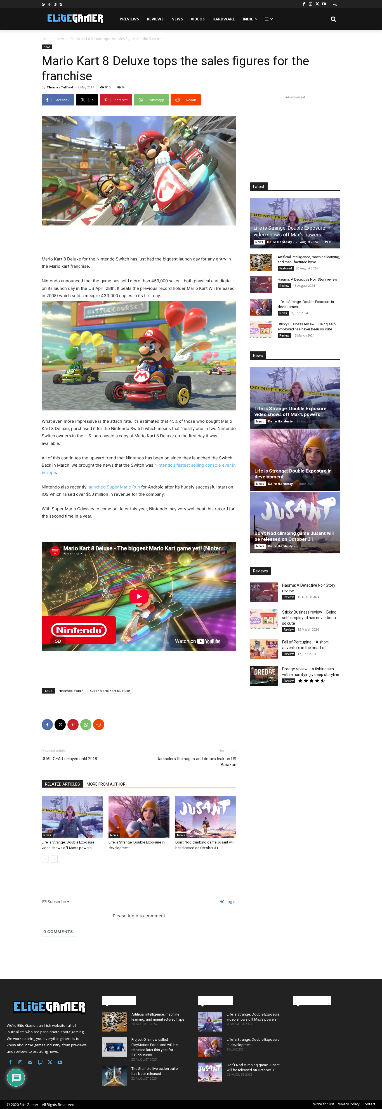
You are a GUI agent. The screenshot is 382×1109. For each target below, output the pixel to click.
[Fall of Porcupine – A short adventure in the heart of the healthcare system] (264, 649)
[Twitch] (40, 1062)
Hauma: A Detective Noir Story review (307, 279)
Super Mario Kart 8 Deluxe (110, 691)
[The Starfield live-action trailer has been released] (114, 1076)
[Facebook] (304, 4)
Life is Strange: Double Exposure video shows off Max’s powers (290, 411)
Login (229, 901)
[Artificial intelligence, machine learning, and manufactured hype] (261, 262)
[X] (317, 4)
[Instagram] (310, 4)
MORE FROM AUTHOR (106, 784)
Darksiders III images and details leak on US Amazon (196, 761)
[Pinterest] (73, 724)
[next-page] (54, 859)
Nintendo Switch (71, 691)
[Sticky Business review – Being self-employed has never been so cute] (261, 329)
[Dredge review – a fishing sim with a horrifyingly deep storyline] (264, 676)
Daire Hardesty (279, 242)
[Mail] (30, 1062)
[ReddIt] (98, 724)
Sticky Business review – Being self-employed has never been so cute (309, 618)
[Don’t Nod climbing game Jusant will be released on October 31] (205, 817)
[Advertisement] (139, 241)
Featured (285, 268)
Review (284, 286)
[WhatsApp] (85, 724)
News (61, 38)
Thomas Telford (60, 87)
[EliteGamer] (74, 19)
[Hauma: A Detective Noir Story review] (261, 284)
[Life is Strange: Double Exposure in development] (139, 817)
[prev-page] (45, 859)
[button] (333, 19)
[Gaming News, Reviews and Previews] (48, 1007)
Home (46, 38)
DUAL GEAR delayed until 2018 (69, 758)
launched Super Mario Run (114, 487)
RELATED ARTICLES (62, 784)
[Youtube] (324, 4)
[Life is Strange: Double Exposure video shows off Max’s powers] (72, 817)
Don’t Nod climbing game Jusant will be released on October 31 (294, 536)
